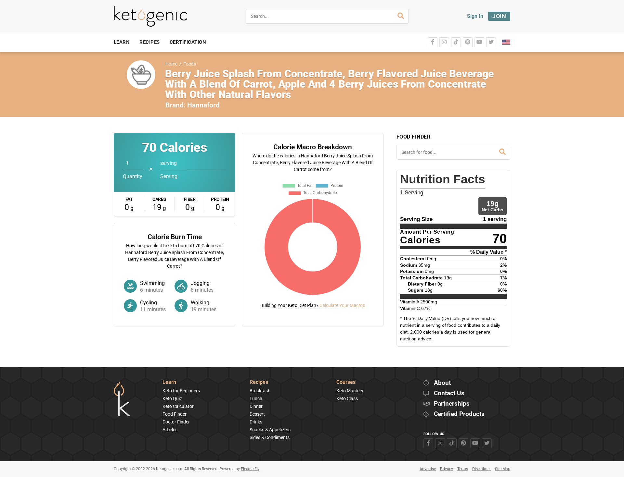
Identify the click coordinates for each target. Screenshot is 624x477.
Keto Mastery (349, 390)
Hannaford (203, 105)
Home (171, 64)
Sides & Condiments (270, 437)
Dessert (257, 414)
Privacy (446, 469)
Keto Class (347, 398)
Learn (169, 382)
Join (499, 16)
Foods (189, 64)
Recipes (259, 382)
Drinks (256, 421)
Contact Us (449, 393)
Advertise (428, 469)
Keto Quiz (172, 398)
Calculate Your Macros (342, 305)
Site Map (502, 469)
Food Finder (174, 414)
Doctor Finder (176, 421)
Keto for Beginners (181, 390)
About (442, 383)
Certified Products (459, 414)
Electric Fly (250, 469)
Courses (346, 382)
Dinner (256, 406)
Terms (462, 469)
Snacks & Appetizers (270, 429)
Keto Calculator (178, 406)
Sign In (475, 16)
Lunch (256, 398)
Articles (169, 429)
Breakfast (259, 390)
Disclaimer (481, 469)
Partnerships (452, 403)
